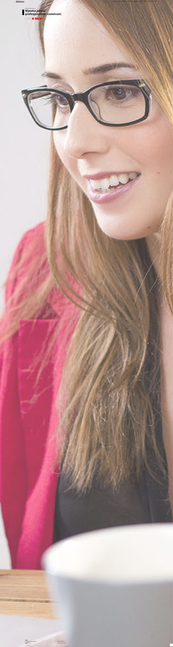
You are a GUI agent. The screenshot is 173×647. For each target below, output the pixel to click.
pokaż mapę (28, 645)
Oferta (28, 18)
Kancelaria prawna (130, 1)
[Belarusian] (152, 8)
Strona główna (114, 1)
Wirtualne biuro (123, 1)
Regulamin (140, 1)
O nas (119, 1)
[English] (152, 12)
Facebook (152, 1)
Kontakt (136, 1)
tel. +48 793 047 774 (61, 641)
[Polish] (152, 16)
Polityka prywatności (146, 1)
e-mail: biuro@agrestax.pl (62, 642)
